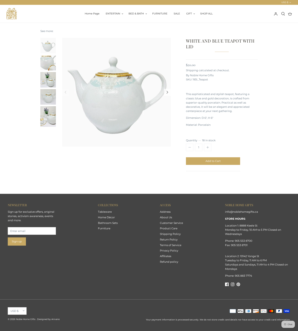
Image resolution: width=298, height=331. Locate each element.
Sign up (17, 241)
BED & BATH (136, 13)
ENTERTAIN (113, 13)
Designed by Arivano (48, 319)
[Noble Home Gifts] (11, 14)
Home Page (92, 13)
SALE (177, 13)
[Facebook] (227, 284)
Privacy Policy (169, 250)
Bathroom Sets (108, 222)
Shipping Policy (170, 234)
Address (165, 211)
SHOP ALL (206, 13)
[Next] (167, 92)
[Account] (276, 13)
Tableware (105, 211)
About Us (166, 217)
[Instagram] (232, 284)
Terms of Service (170, 245)
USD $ (284, 2)
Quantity (201, 140)
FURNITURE (159, 13)
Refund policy (169, 261)
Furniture (104, 228)
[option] (116, 92)
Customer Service (171, 222)
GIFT (189, 13)
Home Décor (106, 217)
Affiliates (165, 256)
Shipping (192, 70)
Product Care (168, 228)
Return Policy (169, 239)
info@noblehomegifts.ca (241, 211)
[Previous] (65, 92)
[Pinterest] (238, 284)
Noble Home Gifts (202, 75)
